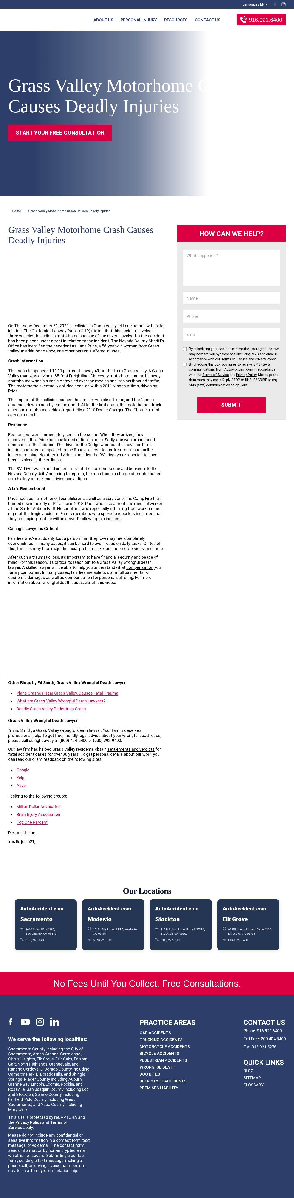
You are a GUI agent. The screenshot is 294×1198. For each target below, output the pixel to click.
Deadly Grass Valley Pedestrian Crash (51, 708)
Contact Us (207, 19)
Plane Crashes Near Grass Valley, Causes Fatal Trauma (67, 693)
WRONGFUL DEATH (157, 1067)
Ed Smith (23, 730)
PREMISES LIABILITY (159, 1087)
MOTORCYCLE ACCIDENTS (165, 1046)
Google (23, 769)
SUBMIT (231, 405)
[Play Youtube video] (86, 633)
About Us (103, 19)
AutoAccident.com (41, 909)
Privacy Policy (28, 1122)
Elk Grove (235, 919)
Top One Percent (32, 822)
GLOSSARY (253, 1084)
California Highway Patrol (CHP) (61, 330)
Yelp (20, 777)
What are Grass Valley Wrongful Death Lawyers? (61, 701)
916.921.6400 (265, 20)
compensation (139, 567)
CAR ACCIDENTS (155, 1032)
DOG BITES (150, 1074)
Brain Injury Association (38, 814)
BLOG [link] (248, 1070)
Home (16, 211)
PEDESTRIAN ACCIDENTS (163, 1060)
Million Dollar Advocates (39, 806)
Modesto (100, 919)
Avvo (21, 785)
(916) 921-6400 (35, 939)
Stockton (167, 919)
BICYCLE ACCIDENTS (159, 1053)
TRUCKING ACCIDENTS (161, 1039)
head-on (82, 385)
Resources (175, 19)
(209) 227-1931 (103, 939)
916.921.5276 (264, 1046)
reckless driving (50, 478)
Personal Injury (139, 19)
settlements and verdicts (131, 749)
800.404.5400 (273, 1038)
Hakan (29, 832)
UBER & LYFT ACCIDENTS (163, 1081)
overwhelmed (20, 543)
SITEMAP (252, 1077)
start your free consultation (60, 133)
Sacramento (36, 919)
